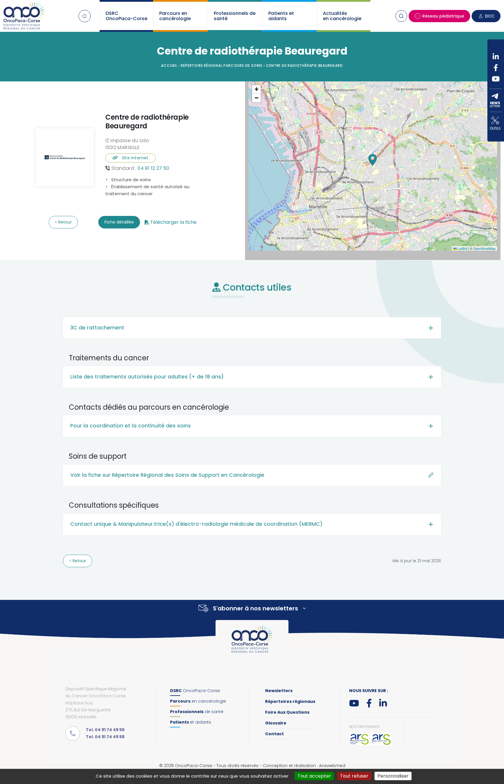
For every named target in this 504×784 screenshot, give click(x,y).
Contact (274, 734)
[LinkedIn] (496, 56)
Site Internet (133, 158)
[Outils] (496, 123)
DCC (489, 16)
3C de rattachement (97, 327)
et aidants (190, 722)
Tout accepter (314, 776)
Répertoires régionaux (290, 701)
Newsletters (279, 691)
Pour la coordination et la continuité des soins (130, 425)
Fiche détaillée (119, 222)
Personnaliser (393, 776)
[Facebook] (495, 67)
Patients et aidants (281, 16)
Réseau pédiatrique (443, 16)
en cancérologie (198, 701)
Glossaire (275, 723)
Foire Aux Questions (287, 712)
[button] (372, 160)
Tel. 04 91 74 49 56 (105, 730)
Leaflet (462, 248)
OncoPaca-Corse (195, 691)
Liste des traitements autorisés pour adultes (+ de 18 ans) (147, 376)
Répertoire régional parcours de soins (221, 65)
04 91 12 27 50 (153, 168)
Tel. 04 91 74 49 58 (105, 737)
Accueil (84, 16)
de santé (196, 712)
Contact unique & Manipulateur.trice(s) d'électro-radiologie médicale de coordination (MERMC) (196, 524)
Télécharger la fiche (173, 222)
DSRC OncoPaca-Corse (126, 16)
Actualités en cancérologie (342, 16)
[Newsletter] (496, 100)
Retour (64, 222)
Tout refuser (354, 776)
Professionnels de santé (235, 16)
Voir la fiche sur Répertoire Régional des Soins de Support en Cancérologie (167, 475)
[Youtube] (496, 78)
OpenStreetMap (484, 248)
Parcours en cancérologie (175, 16)
